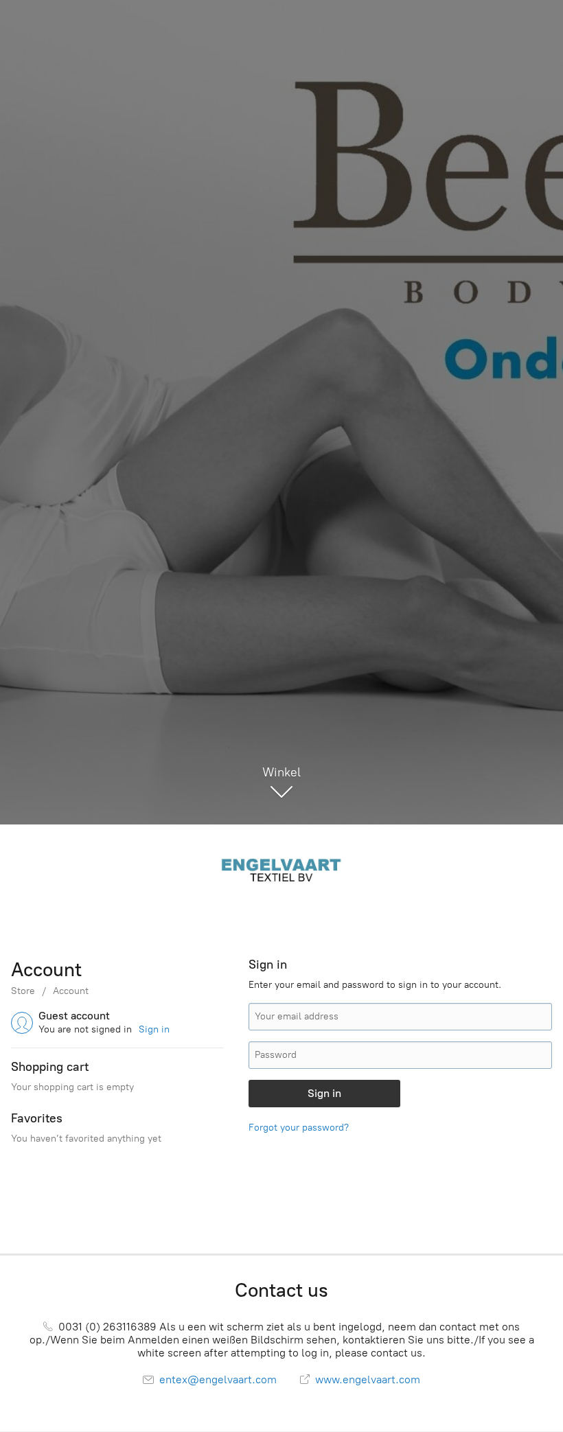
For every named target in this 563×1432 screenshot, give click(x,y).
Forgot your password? (299, 1127)
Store (23, 991)
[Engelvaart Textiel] (281, 868)
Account (71, 991)
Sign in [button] (154, 1029)
